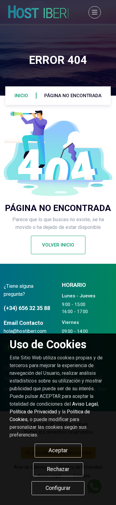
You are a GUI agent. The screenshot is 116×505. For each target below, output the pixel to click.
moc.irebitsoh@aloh (25, 331)
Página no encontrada (72, 95)
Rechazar (58, 469)
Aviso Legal (85, 404)
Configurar (58, 488)
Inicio (21, 95)
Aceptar (58, 450)
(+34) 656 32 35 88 (27, 308)
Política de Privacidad (33, 412)
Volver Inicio (58, 245)
